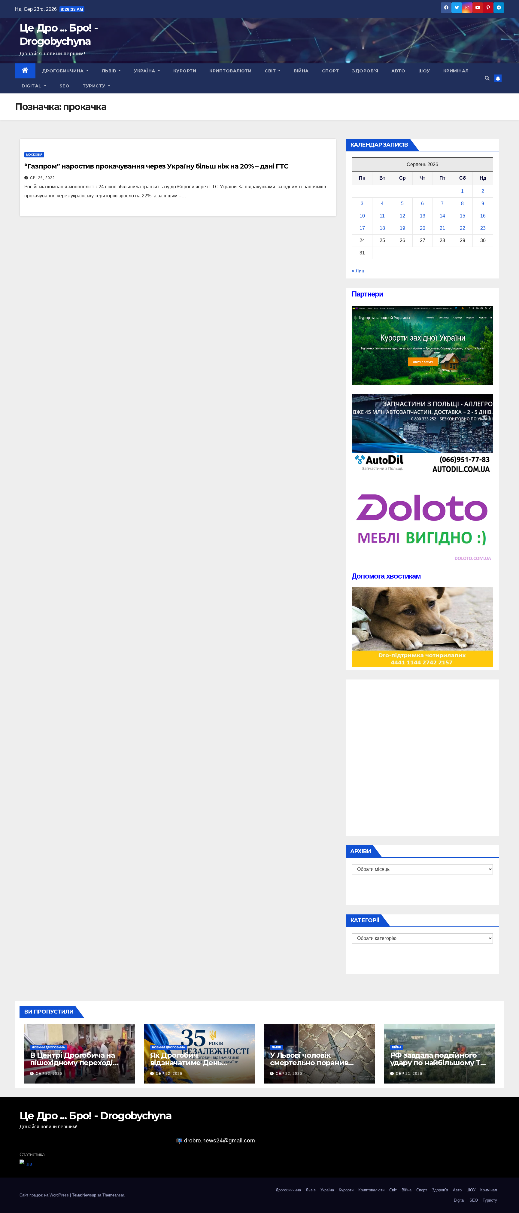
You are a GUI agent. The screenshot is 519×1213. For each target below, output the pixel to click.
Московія (34, 154)
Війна (301, 71)
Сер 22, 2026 (49, 1074)
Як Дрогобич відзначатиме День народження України (189, 1063)
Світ (271, 71)
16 (483, 215)
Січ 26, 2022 (42, 178)
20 (422, 228)
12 (402, 215)
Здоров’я (365, 71)
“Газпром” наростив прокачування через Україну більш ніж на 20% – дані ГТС (156, 166)
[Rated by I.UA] (26, 1163)
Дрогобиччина (63, 71)
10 (362, 215)
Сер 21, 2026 (409, 1074)
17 (362, 228)
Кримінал (456, 71)
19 (402, 228)
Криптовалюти (230, 71)
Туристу (95, 86)
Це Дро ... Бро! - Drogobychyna (95, 1115)
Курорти (184, 71)
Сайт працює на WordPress (45, 1195)
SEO (64, 86)
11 (382, 215)
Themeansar (113, 1195)
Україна (145, 71)
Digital (32, 86)
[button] (487, 78)
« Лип (358, 270)
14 (442, 215)
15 (462, 215)
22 (462, 228)
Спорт (330, 71)
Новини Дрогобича (48, 1047)
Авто (398, 71)
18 (382, 228)
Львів (109, 71)
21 (442, 228)
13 (422, 215)
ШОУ (424, 71)
